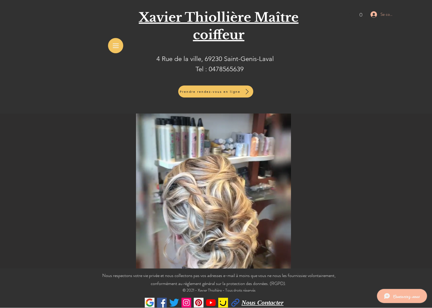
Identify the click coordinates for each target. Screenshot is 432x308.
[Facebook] (162, 303)
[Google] (149, 303)
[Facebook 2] (235, 303)
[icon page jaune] (223, 303)
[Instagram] (186, 303)
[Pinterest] (199, 303)
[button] (357, 14)
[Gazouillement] (174, 303)
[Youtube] (211, 303)
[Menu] (115, 45)
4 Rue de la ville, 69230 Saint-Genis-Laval (215, 59)
